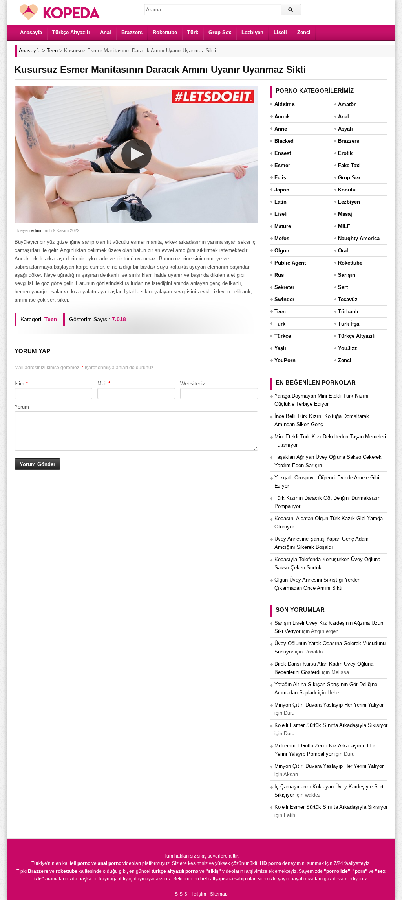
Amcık (282, 117)
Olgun (281, 251)
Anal (105, 32)
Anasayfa (31, 32)
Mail (102, 384)
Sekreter (284, 287)
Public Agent (290, 263)
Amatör (347, 104)
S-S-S (181, 894)
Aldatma (284, 104)
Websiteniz (192, 384)
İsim (19, 384)
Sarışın (346, 275)
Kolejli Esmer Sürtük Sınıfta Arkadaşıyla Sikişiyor (330, 725)
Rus (279, 275)
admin (36, 230)
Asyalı (345, 129)
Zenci (304, 32)
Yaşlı (280, 348)
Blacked (284, 141)
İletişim (198, 894)
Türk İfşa (348, 324)
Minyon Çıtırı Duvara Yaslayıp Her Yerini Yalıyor (329, 705)
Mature (282, 226)
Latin (280, 202)
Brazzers (132, 32)
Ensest (282, 153)
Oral (343, 251)
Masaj (345, 214)
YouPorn (285, 360)
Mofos (281, 238)
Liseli (280, 32)
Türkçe (282, 336)
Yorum (22, 407)
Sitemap (219, 894)
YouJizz (347, 348)
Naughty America (359, 238)
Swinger (284, 299)
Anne (280, 129)
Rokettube (165, 32)
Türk (192, 32)
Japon (281, 190)
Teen (50, 319)
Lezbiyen (252, 32)
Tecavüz (348, 299)
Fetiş (280, 177)
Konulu (347, 190)
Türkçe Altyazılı (71, 32)
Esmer (282, 165)
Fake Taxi (349, 165)
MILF (344, 226)
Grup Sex (219, 32)
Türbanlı (348, 312)
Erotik (345, 153)
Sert (343, 287)
